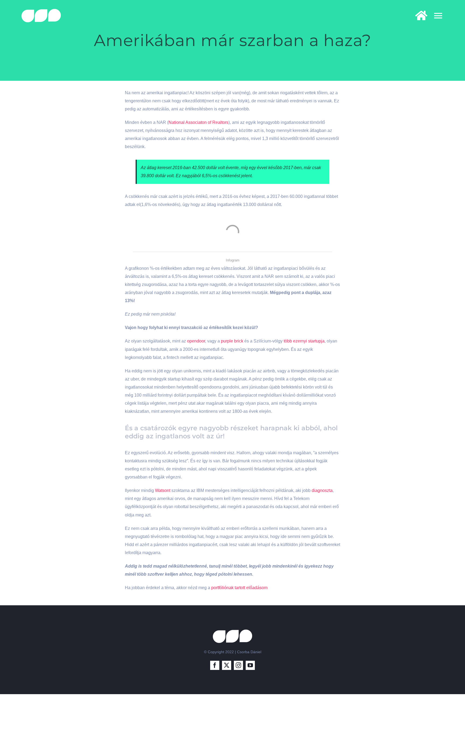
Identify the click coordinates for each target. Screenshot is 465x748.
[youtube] (250, 665)
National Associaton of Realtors (198, 122)
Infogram (232, 260)
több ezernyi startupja (304, 341)
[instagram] (238, 665)
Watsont (162, 490)
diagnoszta (322, 490)
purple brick (232, 341)
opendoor (196, 341)
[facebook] (214, 665)
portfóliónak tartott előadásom (239, 587)
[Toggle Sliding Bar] (418, 15)
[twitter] (226, 665)
